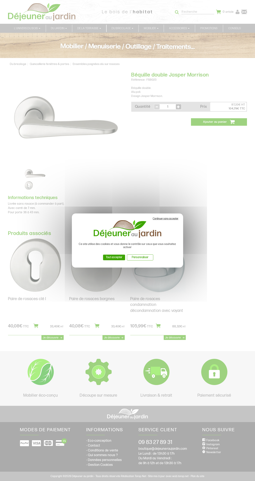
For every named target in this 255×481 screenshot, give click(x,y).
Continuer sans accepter (165, 218)
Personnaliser (140, 257)
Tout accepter (114, 257)
